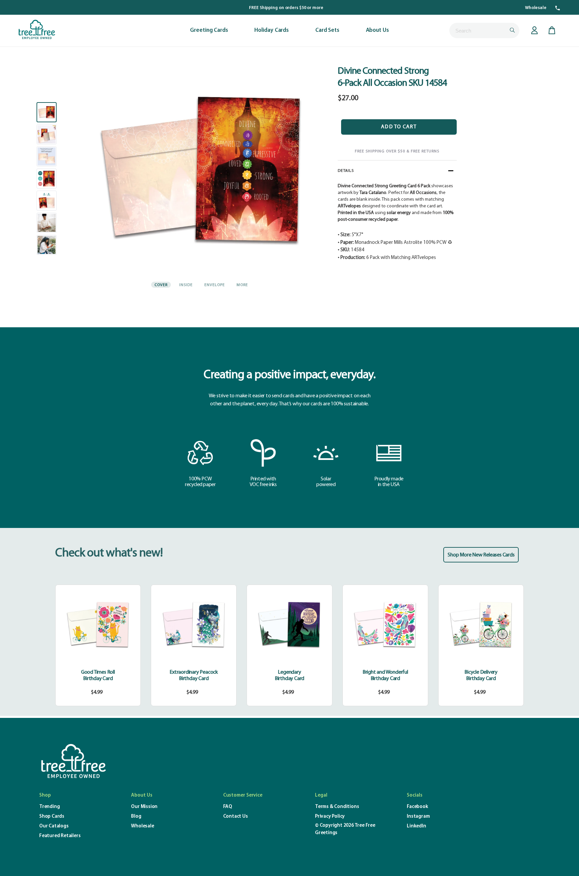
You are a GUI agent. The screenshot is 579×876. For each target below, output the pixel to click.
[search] (484, 30)
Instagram (418, 816)
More (242, 285)
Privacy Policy (330, 816)
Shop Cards (51, 816)
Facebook (417, 806)
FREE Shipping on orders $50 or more (286, 8)
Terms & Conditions (337, 806)
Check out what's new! (109, 553)
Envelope (214, 285)
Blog (136, 816)
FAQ (227, 806)
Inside (186, 285)
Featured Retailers (59, 835)
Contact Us (235, 816)
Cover (161, 285)
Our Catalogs (54, 826)
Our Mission (144, 806)
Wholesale (535, 8)
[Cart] (552, 30)
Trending (49, 806)
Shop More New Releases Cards (481, 555)
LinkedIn (416, 826)
